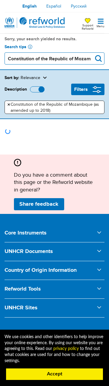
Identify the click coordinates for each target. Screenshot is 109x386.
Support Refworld (88, 26)
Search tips (15, 46)
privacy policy (66, 349)
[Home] (35, 23)
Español (53, 6)
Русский (79, 6)
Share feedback (38, 204)
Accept (54, 373)
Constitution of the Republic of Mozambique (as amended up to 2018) (53, 107)
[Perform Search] (98, 58)
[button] (72, 78)
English (29, 6)
